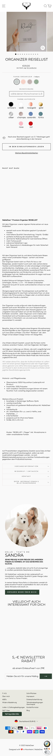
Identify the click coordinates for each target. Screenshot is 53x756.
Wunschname (26, 89)
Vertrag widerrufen (12, 714)
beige (29, 81)
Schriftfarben (31, 693)
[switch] (47, 752)
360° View (6, 710)
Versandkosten (32, 68)
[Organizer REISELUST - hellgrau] (4, 207)
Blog (28, 710)
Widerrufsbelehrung (9, 702)
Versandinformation (26, 466)
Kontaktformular (32, 707)
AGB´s (4, 699)
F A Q (4, 693)
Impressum (30, 696)
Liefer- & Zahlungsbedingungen (13, 707)
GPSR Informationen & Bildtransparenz (26, 482)
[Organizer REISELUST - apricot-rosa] (7, 207)
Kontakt (26, 476)
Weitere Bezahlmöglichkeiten (26, 153)
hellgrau (16, 81)
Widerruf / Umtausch (27, 471)
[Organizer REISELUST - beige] (10, 207)
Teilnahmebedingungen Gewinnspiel (34, 703)
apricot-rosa (23, 81)
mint (36, 81)
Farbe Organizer (26, 77)
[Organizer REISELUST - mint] (13, 207)
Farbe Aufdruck (26, 99)
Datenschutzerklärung (34, 699)
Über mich (6, 696)
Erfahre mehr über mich (22, 592)
